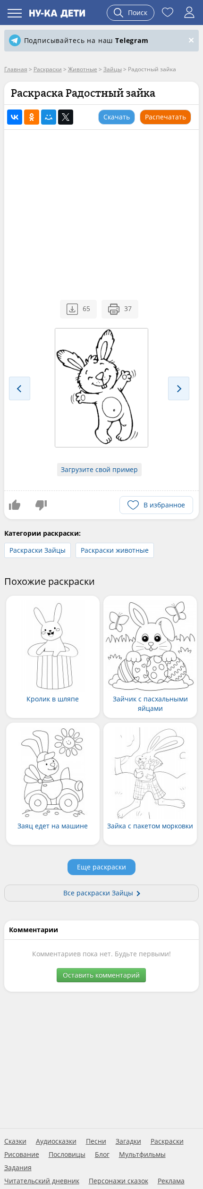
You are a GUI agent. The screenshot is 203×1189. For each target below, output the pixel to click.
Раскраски (167, 1141)
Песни (96, 1141)
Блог (102, 1154)
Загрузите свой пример (99, 469)
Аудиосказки (56, 1141)
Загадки (128, 1141)
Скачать (116, 116)
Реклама (171, 1181)
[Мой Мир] (48, 117)
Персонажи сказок (118, 1181)
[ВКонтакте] (14, 117)
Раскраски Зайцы (37, 550)
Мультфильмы (142, 1154)
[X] (65, 117)
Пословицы (67, 1154)
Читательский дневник (41, 1181)
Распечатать (165, 116)
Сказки (15, 1141)
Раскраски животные (115, 550)
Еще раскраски (101, 866)
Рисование (21, 1154)
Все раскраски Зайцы (98, 892)
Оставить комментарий (101, 974)
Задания (18, 1167)
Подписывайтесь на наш (86, 40)
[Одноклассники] (31, 117)
